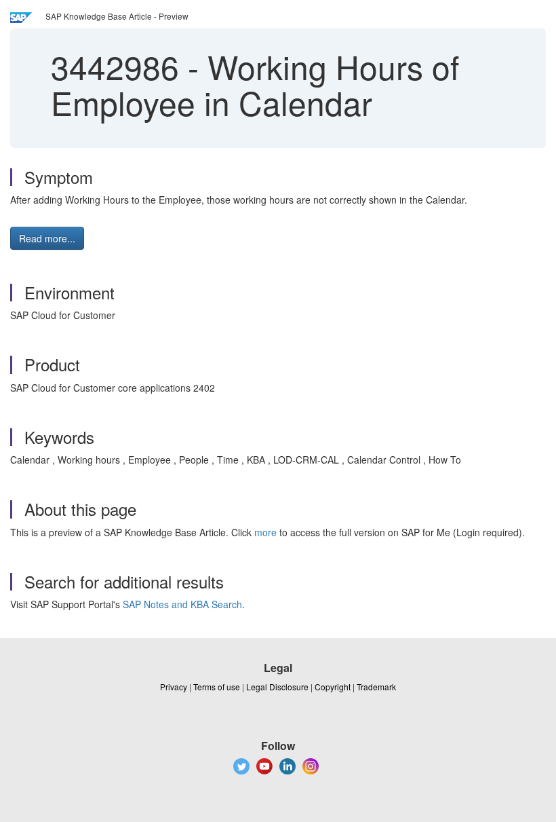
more (265, 532)
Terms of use (216, 686)
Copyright (333, 686)
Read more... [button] (47, 238)
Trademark (376, 686)
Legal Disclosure (277, 686)
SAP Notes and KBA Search (182, 604)
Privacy (173, 686)
